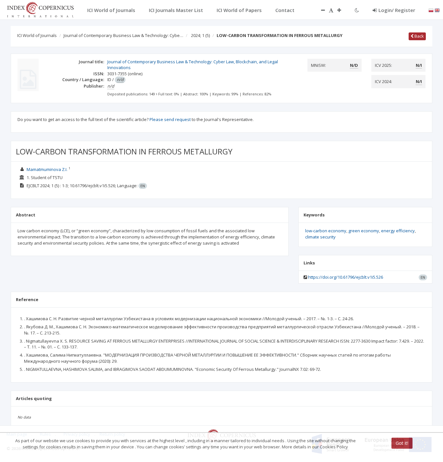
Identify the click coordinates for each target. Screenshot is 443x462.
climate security (320, 237)
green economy (363, 231)
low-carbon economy (325, 231)
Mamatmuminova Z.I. (47, 169)
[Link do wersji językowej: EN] (437, 10)
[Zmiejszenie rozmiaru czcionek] (319, 10)
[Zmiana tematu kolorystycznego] (357, 10)
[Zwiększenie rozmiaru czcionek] (342, 10)
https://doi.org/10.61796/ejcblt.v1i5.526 (345, 277)
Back (418, 36)
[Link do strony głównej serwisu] (40, 9)
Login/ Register (396, 10)
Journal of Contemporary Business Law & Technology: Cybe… (123, 35)
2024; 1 (200, 35)
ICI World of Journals (37, 35)
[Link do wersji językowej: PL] (431, 10)
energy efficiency (398, 231)
